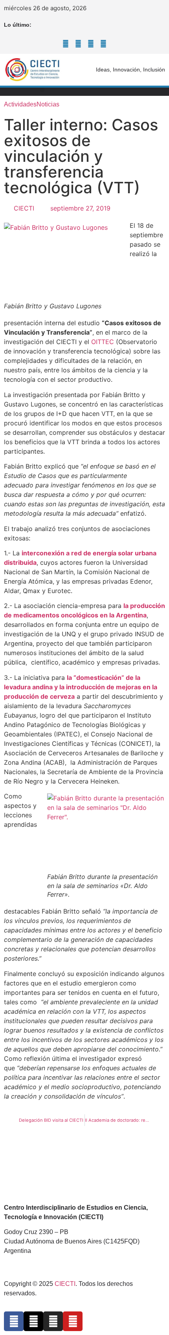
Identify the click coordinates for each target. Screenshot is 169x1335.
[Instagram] (90, 43)
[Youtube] (103, 43)
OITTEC (102, 342)
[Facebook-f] (65, 43)
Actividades (20, 104)
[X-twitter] (78, 43)
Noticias (48, 104)
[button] (42, 90)
